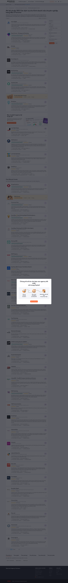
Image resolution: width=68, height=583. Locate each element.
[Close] (50, 280)
